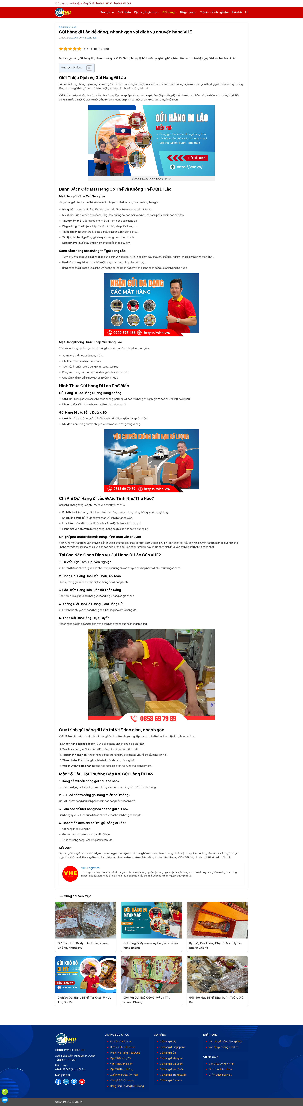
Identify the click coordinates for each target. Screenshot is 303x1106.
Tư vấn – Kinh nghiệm (214, 12)
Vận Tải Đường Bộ (120, 1058)
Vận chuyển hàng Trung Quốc (225, 1041)
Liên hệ (237, 12)
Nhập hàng (187, 12)
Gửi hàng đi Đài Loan (171, 1063)
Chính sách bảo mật (220, 1074)
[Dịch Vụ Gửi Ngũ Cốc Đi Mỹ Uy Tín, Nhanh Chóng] (151, 974)
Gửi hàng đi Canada (171, 1080)
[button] (246, 12)
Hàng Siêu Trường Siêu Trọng (127, 1086)
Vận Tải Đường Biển (121, 1063)
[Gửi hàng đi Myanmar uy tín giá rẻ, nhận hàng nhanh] (151, 920)
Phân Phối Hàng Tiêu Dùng (125, 1052)
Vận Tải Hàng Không (121, 1069)
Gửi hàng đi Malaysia (171, 1058)
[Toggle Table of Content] (87, 68)
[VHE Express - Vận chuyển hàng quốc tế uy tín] (63, 12)
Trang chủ (107, 12)
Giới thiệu (124, 12)
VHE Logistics (89, 38)
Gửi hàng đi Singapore (172, 1047)
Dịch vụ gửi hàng (68, 27)
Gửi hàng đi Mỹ (168, 1041)
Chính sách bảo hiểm (220, 1069)
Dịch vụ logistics (145, 12)
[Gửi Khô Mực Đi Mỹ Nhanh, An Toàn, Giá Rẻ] (217, 974)
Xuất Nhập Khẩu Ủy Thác (124, 1075)
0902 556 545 (123, 3)
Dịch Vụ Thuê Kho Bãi (122, 1047)
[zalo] (5, 1100)
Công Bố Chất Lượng (122, 1080)
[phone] (5, 1092)
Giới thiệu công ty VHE (221, 1063)
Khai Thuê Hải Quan (121, 1041)
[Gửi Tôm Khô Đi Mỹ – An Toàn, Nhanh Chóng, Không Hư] (85, 920)
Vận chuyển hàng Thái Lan (223, 1047)
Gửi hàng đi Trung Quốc (173, 1075)
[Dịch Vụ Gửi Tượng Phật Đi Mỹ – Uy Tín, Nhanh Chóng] (217, 920)
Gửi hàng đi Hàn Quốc (172, 1069)
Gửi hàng (168, 12)
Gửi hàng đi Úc (168, 1052)
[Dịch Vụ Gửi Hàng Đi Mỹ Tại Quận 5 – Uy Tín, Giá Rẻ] (85, 974)
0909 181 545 (105, 3)
